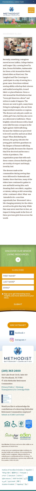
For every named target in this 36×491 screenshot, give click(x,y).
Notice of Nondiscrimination (13, 470)
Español (29, 470)
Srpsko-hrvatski (8, 484)
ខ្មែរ (26, 484)
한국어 (19, 475)
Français (23, 473)
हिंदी (18, 481)
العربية (4, 481)
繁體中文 (15, 473)
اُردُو (25, 478)
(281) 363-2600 (11, 371)
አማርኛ (4, 475)
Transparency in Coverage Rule (15, 389)
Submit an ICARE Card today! (13, 415)
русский (11, 481)
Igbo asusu (6, 478)
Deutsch (11, 475)
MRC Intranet (18, 325)
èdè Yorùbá (17, 478)
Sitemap (19, 387)
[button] (18, 2)
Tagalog (19, 484)
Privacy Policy (8, 387)
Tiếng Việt (6, 473)
